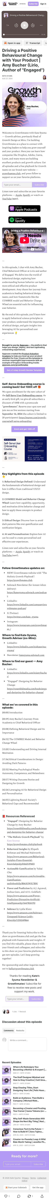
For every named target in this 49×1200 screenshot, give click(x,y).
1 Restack (22, 1011)
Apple (19, 195)
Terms (33, 1178)
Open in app (14, 43)
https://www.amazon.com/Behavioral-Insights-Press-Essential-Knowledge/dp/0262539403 (26, 860)
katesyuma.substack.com (31, 655)
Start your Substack (17, 1187)
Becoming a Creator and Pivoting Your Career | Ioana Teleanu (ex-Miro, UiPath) (29, 1109)
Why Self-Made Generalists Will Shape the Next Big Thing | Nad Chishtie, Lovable (29, 1120)
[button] (8, 25)
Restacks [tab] (20, 1030)
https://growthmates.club (19, 580)
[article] (24, 1070)
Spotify (26, 195)
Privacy (25, 1178)
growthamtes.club (11, 173)
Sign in (43, 4)
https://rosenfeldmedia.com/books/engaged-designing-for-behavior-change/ (27, 690)
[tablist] (14, 1030)
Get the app (37, 1187)
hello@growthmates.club (21, 968)
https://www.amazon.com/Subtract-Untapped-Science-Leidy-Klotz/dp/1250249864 (25, 916)
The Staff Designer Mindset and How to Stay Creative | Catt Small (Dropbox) (29, 1078)
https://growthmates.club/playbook (24, 844)
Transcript (35, 43)
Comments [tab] (8, 1030)
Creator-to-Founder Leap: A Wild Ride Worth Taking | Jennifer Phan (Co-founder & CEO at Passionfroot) (30, 1140)
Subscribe (33, 4)
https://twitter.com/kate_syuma (22, 617)
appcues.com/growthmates (15, 365)
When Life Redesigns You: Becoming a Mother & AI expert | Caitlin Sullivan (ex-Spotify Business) (29, 1068)
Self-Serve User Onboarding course (24, 395)
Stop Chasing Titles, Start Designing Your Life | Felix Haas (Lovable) (28, 1089)
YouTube (7, 199)
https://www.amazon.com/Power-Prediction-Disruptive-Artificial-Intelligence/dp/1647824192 (23, 899)
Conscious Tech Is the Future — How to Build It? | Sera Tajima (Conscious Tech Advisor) (28, 1130)
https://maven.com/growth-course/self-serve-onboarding (24, 419)
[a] (6, 1070)
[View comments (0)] (19, 1196)
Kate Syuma (7, 76)
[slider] (21, 34)
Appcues (24, 345)
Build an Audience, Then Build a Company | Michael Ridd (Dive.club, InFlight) (28, 1099)
